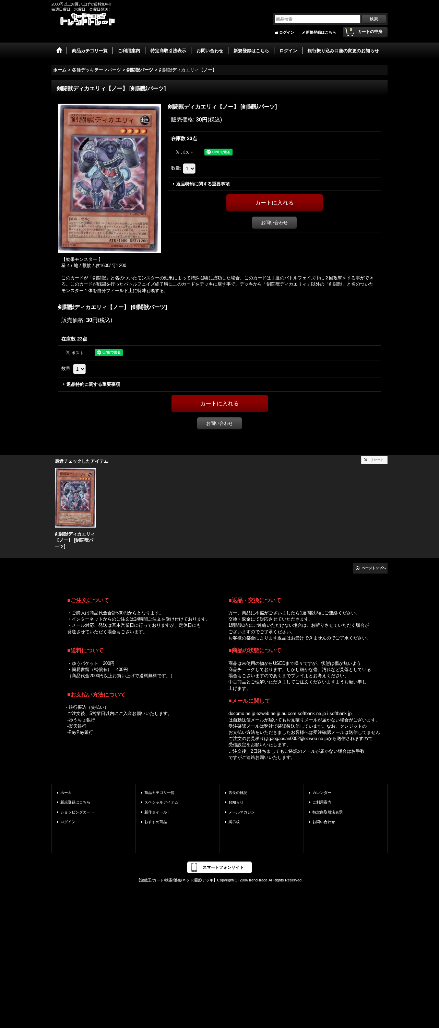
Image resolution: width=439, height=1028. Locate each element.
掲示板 (234, 822)
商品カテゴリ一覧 (159, 792)
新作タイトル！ (157, 812)
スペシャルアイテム (161, 802)
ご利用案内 (321, 802)
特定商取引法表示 (327, 812)
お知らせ (236, 802)
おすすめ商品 (155, 822)
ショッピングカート (77, 812)
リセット (377, 460)
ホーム (66, 792)
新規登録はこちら (321, 32)
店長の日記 (237, 792)
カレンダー (321, 792)
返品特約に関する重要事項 (203, 183)
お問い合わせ (274, 222)
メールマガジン (241, 812)
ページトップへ (374, 568)
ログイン (286, 32)
